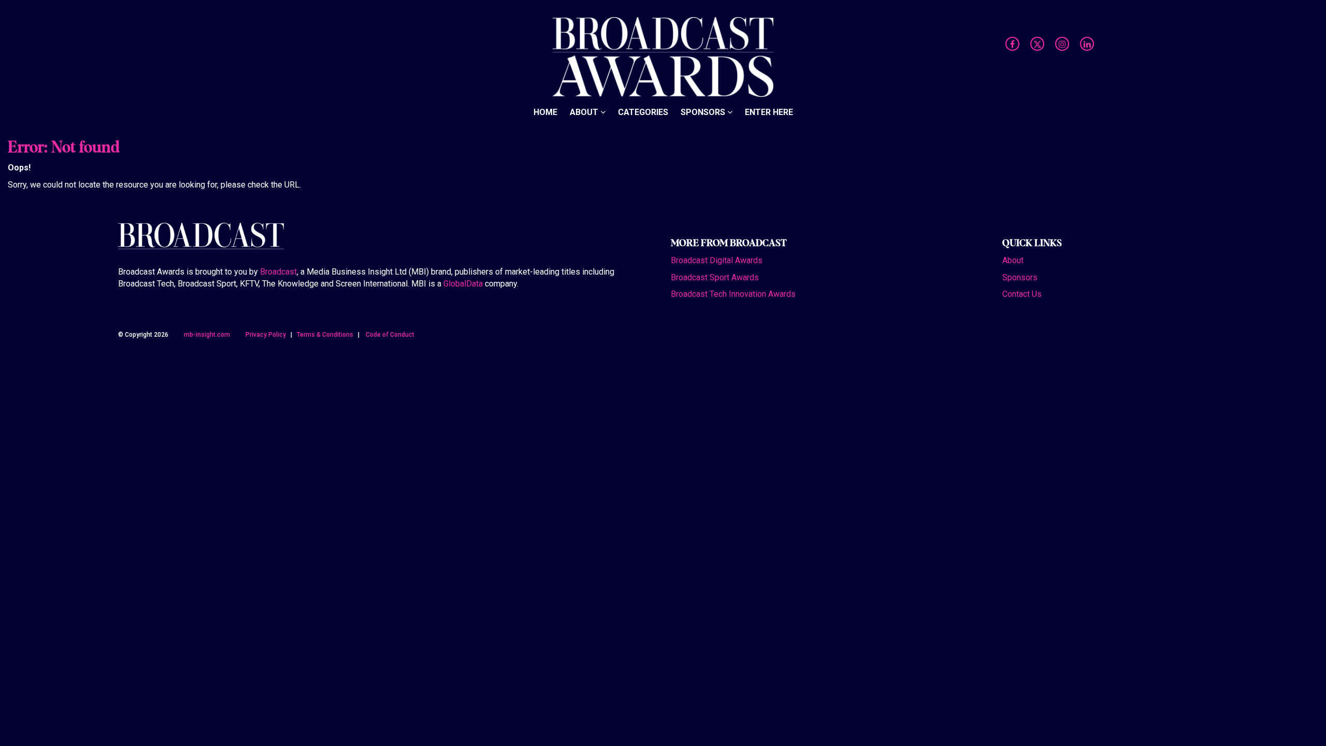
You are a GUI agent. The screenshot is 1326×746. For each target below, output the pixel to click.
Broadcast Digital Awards (716, 260)
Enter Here (769, 112)
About (585, 112)
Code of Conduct (390, 334)
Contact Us (1022, 294)
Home (545, 112)
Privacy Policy (266, 334)
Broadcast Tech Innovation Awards (733, 294)
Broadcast (278, 272)
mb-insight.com (207, 334)
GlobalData (463, 284)
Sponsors (704, 112)
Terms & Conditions (325, 334)
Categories (643, 112)
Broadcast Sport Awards (715, 277)
